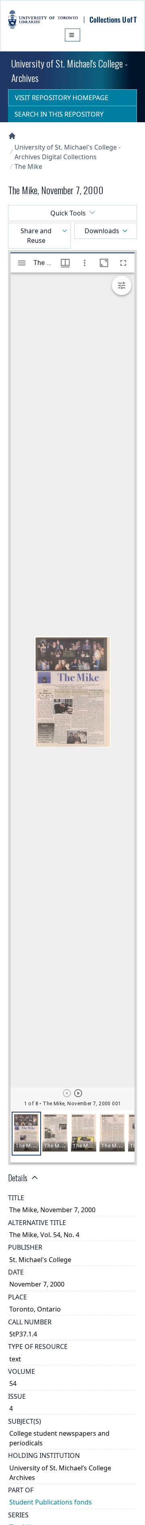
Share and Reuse (36, 235)
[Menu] (72, 35)
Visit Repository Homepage (61, 97)
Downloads (102, 230)
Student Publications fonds (50, 1502)
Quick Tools (68, 213)
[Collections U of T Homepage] (12, 136)
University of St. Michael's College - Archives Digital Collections (67, 152)
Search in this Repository (59, 114)
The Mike (28, 166)
